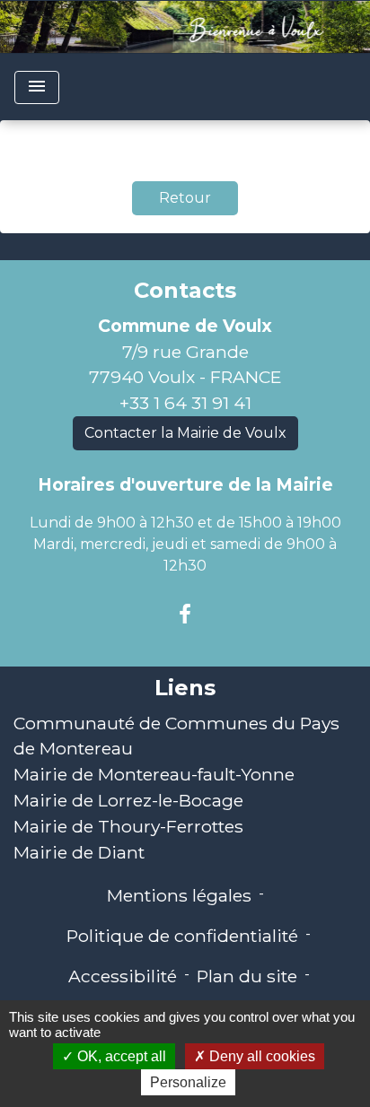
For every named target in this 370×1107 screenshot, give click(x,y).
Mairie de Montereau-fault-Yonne (154, 774)
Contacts (185, 290)
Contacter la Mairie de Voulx (185, 432)
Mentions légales (179, 895)
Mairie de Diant (79, 852)
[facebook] (185, 614)
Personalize (188, 1082)
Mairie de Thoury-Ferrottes (128, 826)
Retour (185, 197)
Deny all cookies (260, 1056)
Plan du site (247, 976)
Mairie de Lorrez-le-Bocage (128, 800)
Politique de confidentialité (182, 935)
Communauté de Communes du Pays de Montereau (176, 736)
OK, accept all (120, 1056)
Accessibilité (122, 976)
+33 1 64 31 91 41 (185, 403)
